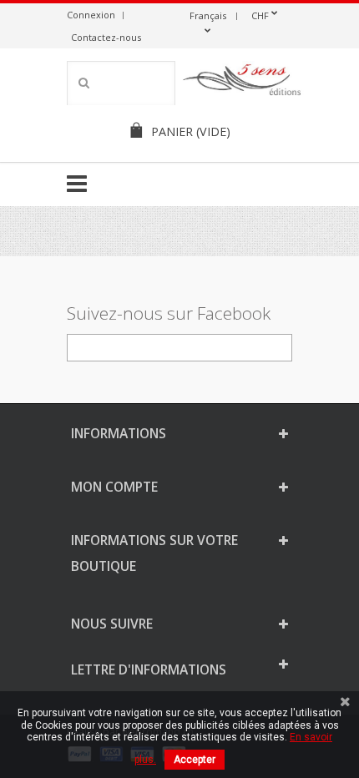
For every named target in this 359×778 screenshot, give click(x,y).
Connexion (91, 14)
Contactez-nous (106, 37)
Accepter (194, 759)
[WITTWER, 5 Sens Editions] (242, 82)
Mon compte (114, 486)
